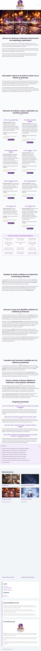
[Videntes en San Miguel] (11, 493)
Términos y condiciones (7, 590)
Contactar (11, 139)
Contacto (5, 595)
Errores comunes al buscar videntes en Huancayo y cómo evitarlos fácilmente (15, 460)
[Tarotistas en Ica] (11, 479)
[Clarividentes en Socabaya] (30, 493)
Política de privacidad (7, 587)
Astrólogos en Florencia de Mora (27, 485)
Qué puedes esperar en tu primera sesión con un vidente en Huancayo (14, 450)
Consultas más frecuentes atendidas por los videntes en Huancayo (13, 458)
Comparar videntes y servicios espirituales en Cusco (32, 244)
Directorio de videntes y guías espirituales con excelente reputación (14, 452)
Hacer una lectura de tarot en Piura (21, 243)
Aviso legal (5, 586)
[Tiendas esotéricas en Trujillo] (11, 538)
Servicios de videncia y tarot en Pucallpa (20, 253)
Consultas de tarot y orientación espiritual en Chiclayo (8, 244)
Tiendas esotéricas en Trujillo (8, 577)
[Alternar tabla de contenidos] (38, 446)
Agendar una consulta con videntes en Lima (9, 239)
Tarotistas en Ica (5, 485)
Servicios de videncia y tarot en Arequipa (20, 239)
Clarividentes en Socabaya (26, 499)
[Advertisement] (20, 65)
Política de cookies (7, 588)
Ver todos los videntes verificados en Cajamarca (32, 253)
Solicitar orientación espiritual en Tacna (20, 248)
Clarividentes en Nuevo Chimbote (27, 577)
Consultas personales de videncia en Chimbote (8, 253)
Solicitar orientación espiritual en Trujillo (32, 239)
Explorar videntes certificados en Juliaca (32, 248)
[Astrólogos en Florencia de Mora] (30, 479)
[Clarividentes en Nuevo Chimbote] (30, 538)
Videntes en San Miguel (6, 499)
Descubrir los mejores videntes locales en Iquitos (9, 248)
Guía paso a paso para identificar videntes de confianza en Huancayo (14, 456)
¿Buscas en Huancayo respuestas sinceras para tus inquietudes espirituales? (15, 448)
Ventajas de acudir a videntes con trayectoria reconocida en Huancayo (14, 454)
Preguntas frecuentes (6, 462)
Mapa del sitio (6, 596)
